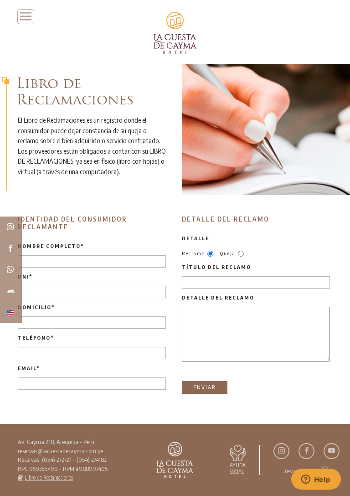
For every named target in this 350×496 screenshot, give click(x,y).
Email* (29, 368)
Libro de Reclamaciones (49, 477)
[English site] (11, 312)
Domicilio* (36, 307)
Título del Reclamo (216, 267)
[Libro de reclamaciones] (11, 291)
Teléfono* (36, 338)
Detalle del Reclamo (218, 297)
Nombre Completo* (51, 246)
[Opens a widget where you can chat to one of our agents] (316, 480)
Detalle (195, 238)
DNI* (25, 276)
